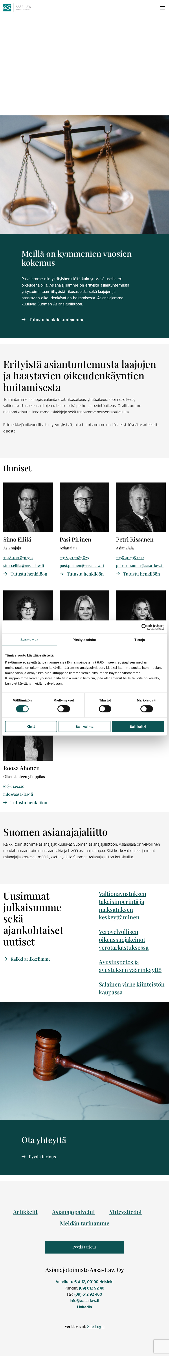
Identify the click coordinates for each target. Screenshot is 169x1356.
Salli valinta (84, 726)
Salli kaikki (138, 726)
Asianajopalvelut (73, 1212)
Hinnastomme (84, 101)
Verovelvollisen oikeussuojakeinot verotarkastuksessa (124, 939)
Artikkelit (25, 1212)
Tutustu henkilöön (28, 574)
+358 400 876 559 (18, 557)
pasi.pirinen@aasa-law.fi (82, 565)
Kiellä (31, 726)
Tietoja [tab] (139, 640)
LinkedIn (84, 1306)
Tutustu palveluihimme (30, 101)
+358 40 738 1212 (130, 557)
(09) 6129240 (13, 786)
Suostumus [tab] (29, 640)
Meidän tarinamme (84, 1223)
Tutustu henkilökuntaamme (56, 319)
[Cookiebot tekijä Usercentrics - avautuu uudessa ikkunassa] (144, 627)
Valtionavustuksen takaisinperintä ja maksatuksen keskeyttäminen (122, 905)
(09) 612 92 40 (91, 1288)
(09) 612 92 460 (88, 1294)
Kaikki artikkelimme (30, 959)
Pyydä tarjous (42, 1156)
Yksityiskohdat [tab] (84, 640)
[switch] (63, 708)
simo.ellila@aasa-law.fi (23, 565)
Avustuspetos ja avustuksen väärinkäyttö (130, 966)
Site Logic (96, 1326)
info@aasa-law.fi (18, 794)
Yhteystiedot (125, 1212)
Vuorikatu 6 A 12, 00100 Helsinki (84, 1281)
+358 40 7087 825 (74, 557)
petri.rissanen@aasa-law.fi (139, 565)
